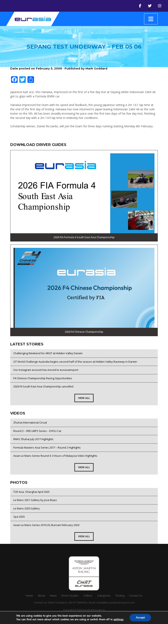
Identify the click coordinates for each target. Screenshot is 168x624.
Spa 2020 (19, 516)
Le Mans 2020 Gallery (26, 508)
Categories (104, 595)
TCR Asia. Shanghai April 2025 (31, 492)
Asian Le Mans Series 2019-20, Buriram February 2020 (46, 525)
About (41, 595)
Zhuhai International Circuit (30, 422)
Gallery (87, 595)
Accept (140, 617)
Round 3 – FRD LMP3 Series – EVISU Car (37, 431)
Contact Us (135, 595)
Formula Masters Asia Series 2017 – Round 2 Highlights (47, 447)
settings (118, 619)
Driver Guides (70, 595)
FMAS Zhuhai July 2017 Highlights (33, 439)
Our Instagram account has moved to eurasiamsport (45, 370)
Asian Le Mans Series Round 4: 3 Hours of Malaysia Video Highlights (55, 456)
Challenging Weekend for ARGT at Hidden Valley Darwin (48, 353)
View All (84, 398)
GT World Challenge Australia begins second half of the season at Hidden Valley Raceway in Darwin (75, 361)
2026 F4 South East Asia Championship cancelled (43, 386)
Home (29, 595)
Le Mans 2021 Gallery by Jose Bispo (35, 500)
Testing (119, 595)
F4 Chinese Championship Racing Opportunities (42, 378)
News (53, 595)
